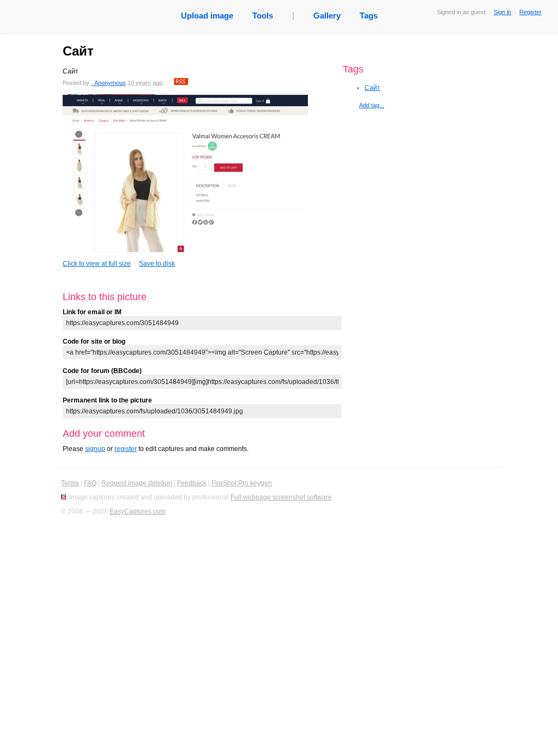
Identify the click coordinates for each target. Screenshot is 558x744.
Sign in (502, 12)
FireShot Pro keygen (241, 483)
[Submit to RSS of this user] (181, 83)
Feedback (192, 483)
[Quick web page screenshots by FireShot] (63, 497)
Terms (70, 483)
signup (95, 449)
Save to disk (157, 263)
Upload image (207, 15)
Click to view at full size (97, 263)
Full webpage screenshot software (281, 497)
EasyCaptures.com (138, 511)
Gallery (327, 15)
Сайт (372, 88)
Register (530, 12)
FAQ (90, 483)
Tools (262, 15)
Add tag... (371, 105)
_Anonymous (108, 83)
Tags (369, 15)
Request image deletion (136, 483)
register (125, 449)
